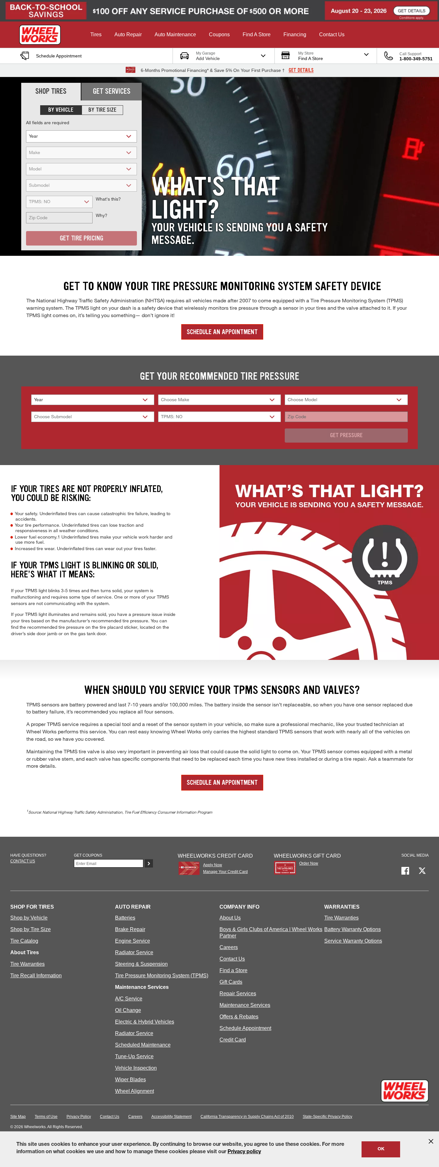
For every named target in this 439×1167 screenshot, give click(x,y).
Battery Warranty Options (352, 929)
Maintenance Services (245, 1005)
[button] (96, 34)
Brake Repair (130, 929)
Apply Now (212, 865)
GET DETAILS (301, 70)
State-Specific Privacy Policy (327, 1116)
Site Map (18, 1116)
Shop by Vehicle (29, 918)
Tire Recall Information (36, 975)
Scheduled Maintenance (143, 1045)
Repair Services (238, 993)
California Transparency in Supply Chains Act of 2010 (247, 1116)
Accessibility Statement (171, 1116)
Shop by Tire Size (30, 929)
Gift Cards (231, 982)
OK (381, 1149)
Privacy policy (244, 1152)
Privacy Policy (79, 1116)
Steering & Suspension (141, 964)
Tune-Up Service (134, 1056)
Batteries (125, 918)
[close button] (431, 1141)
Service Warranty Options (353, 941)
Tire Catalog (24, 941)
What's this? (170, 425)
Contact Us (232, 959)
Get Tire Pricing (81, 238)
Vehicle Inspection (136, 1068)
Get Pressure (346, 435)
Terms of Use (46, 1116)
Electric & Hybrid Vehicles (144, 1021)
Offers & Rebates (239, 1016)
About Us (230, 918)
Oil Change (128, 1010)
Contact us (22, 861)
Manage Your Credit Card (225, 871)
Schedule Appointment (245, 1028)
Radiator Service (134, 952)
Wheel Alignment (134, 1091)
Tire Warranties (27, 964)
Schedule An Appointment (222, 331)
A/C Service (128, 998)
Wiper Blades (130, 1079)
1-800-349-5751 (416, 58)
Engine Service (132, 941)
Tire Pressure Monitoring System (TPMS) (161, 975)
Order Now (308, 863)
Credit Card (233, 1039)
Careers (229, 947)
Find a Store (233, 970)
